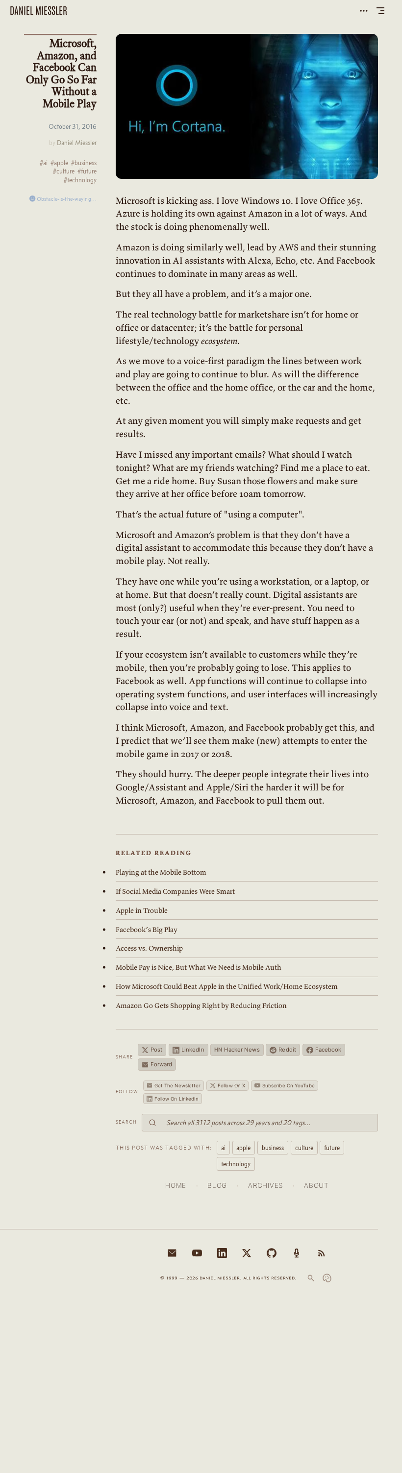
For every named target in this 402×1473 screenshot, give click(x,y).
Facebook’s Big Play (146, 929)
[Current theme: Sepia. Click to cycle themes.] (327, 1278)
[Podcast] (296, 1253)
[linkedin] (222, 1253)
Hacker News (236, 1049)
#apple (59, 163)
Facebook (328, 1049)
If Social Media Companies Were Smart (175, 891)
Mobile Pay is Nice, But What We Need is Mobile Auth (198, 967)
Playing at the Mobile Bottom (161, 872)
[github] (271, 1253)
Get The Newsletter (177, 1085)
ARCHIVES (265, 1185)
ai (223, 1148)
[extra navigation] (364, 11)
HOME (175, 1185)
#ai (44, 163)
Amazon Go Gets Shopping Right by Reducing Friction (201, 1005)
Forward (162, 1064)
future (332, 1148)
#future (87, 171)
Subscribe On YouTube (288, 1085)
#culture (64, 171)
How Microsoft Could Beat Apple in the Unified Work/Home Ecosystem (227, 986)
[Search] (311, 1278)
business (273, 1148)
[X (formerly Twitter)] (246, 1253)
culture (304, 1148)
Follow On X (231, 1085)
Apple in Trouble (142, 910)
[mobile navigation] (380, 11)
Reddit (287, 1049)
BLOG (217, 1185)
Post (156, 1049)
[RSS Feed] (321, 1253)
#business (84, 163)
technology (236, 1164)
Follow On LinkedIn (176, 1099)
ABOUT (316, 1185)
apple (243, 1148)
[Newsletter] (172, 1253)
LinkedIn (192, 1049)
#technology (80, 180)
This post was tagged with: (164, 1147)
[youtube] (197, 1253)
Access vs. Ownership (149, 948)
